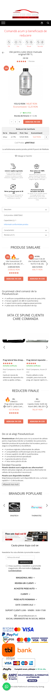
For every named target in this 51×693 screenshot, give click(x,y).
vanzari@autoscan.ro (27, 615)
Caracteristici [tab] (9, 230)
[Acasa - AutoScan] (25, 13)
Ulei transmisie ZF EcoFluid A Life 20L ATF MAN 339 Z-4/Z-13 (14, 262)
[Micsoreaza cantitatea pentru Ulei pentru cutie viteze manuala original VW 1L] (11, 122)
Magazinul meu (24, 577)
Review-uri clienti (24, 583)
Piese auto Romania (24, 599)
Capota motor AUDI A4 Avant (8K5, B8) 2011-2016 (37, 405)
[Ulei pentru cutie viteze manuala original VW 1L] (25, 82)
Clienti (25, 594)
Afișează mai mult (11, 484)
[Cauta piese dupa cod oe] (25, 535)
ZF (14, 256)
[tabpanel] (25, 82)
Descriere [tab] (7, 209)
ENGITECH (14, 515)
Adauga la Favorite (24, 156)
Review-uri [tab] (9, 235)
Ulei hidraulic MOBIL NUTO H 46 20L (37, 262)
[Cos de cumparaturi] (42, 23)
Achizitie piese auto (24, 588)
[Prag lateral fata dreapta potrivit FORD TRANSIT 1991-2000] (14, 341)
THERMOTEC (37, 515)
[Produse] (3, 24)
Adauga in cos (32, 122)
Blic (13, 399)
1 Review (31, 61)
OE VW (25, 58)
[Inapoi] (2, 52)
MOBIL (37, 256)
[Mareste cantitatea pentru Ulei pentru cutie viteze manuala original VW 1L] (19, 122)
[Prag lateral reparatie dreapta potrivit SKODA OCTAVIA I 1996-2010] (37, 341)
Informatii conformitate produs (16, 224)
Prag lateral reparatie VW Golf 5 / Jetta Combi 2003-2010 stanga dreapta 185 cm (14, 405)
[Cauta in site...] (48, 23)
